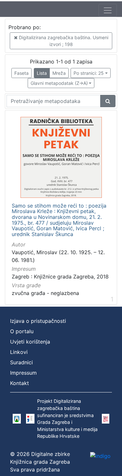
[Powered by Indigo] (100, 455)
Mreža (59, 73)
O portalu (22, 331)
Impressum (23, 372)
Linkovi (19, 352)
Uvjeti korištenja (30, 341)
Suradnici (21, 362)
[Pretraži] (107, 101)
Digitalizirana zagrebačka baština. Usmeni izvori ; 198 (63, 41)
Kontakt (19, 383)
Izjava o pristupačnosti (38, 321)
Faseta (21, 73)
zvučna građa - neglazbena (45, 293)
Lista (42, 73)
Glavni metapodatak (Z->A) (59, 83)
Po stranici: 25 (89, 73)
